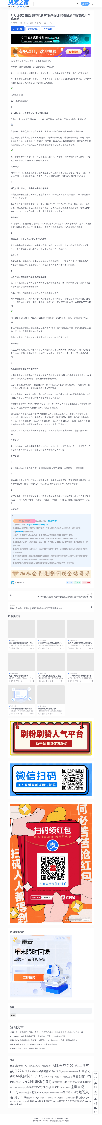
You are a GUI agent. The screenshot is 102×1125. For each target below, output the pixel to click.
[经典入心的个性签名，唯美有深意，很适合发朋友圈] (80, 629)
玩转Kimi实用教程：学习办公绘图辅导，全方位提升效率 (33, 1044)
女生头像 (43, 706)
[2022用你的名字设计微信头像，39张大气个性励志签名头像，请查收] (80, 662)
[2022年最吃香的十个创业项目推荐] (21, 694)
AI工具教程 (30, 1071)
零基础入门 (66, 1101)
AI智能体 (46, 1071)
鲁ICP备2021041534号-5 (41, 1121)
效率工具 (65, 1087)
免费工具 (67, 1077)
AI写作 (47, 1066)
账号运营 (33, 1101)
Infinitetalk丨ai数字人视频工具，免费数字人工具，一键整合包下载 (38, 1036)
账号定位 (14, 1101)
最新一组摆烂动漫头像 (47, 708)
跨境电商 (45, 1101)
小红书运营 (76, 1082)
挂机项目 (51, 1087)
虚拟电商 (71, 1098)
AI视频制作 (29, 1076)
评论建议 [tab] (49, 28)
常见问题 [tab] (34, 28)
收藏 (78, 582)
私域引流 (42, 1098)
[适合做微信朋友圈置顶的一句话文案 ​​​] (21, 629)
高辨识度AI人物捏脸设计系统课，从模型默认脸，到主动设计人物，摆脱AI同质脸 (43, 1040)
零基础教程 (81, 1101)
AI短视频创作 (71, 1071)
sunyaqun (19, 582)
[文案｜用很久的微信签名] (21, 662)
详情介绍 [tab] (18, 28)
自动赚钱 (61, 1097)
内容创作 (81, 1076)
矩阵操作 (57, 1092)
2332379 (19, 531)
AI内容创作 (35, 1066)
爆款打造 (34, 1092)
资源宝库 (13, 706)
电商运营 (47, 1092)
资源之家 (50, 1118)
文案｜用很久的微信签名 (18, 675)
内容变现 (18, 1082)
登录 (86, 4)
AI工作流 (64, 1065)
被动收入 (83, 1097)
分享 (70, 582)
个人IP (48, 1076)
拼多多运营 (34, 1087)
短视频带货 (32, 1098)
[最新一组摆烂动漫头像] (51, 694)
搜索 (12, 1007)
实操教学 (59, 1082)
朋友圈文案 (14, 640)
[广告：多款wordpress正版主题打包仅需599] (51, 574)
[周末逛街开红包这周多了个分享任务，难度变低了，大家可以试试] (51, 662)
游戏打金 (23, 1093)
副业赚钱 (39, 1081)
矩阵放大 (70, 1092)
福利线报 (29, 23)
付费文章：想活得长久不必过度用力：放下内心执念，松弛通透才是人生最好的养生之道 (46, 1032)
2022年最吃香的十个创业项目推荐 (21, 709)
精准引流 (52, 1098)
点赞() (87, 582)
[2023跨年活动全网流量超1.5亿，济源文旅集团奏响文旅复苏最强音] (51, 629)
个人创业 (57, 1077)
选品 (55, 1101)
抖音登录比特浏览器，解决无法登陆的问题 (28, 1048)
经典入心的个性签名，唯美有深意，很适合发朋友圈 (80, 644)
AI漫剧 (59, 1071)
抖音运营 (21, 1087)
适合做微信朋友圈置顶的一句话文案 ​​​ (21, 644)
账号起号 (23, 1101)
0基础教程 (19, 1066)
